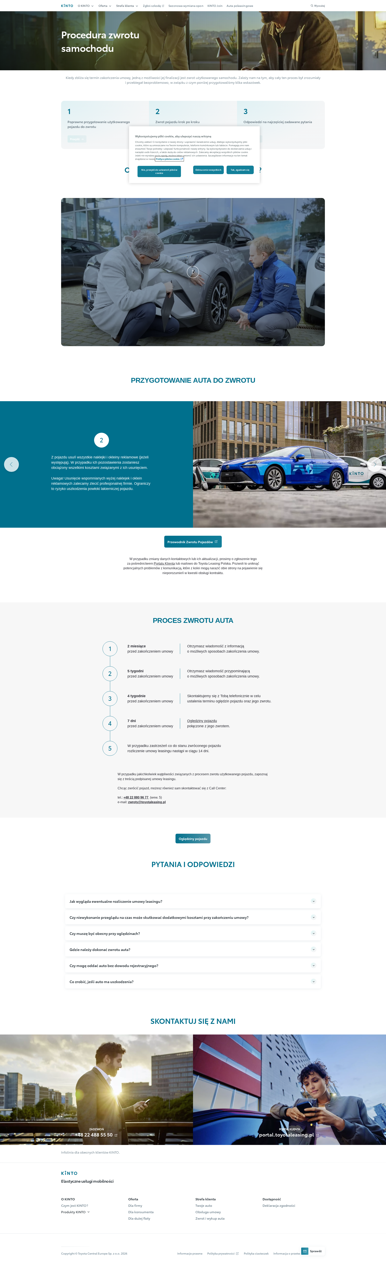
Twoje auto (203, 1205)
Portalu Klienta (164, 563)
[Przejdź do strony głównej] (67, 5)
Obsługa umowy (208, 1211)
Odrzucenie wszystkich (208, 169)
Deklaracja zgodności (279, 1205)
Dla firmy (135, 1205)
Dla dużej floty (139, 1218)
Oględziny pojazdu (202, 721)
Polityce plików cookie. (168, 158)
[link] (77, 139)
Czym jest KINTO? (74, 1205)
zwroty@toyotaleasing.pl (147, 802)
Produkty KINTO (73, 1211)
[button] (105, 113)
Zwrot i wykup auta (210, 1218)
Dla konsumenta (141, 1211)
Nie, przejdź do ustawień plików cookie (159, 171)
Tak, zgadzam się (240, 169)
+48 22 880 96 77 (136, 797)
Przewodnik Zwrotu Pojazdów (190, 541)
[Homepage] (69, 1173)
